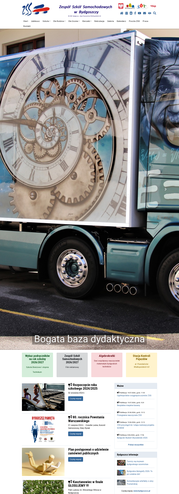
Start (25, 21)
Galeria (110, 21)
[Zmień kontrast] (149, 13)
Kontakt (27, 26)
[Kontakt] (144, 13)
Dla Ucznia (73, 21)
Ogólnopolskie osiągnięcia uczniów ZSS (134, 395)
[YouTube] (139, 13)
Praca (145, 21)
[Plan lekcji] (126, 13)
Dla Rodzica (58, 21)
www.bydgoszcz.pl (141, 491)
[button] (13, 189)
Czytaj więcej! (75, 398)
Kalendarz (121, 21)
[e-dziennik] (131, 13)
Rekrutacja (99, 21)
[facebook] (135, 13)
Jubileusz (35, 21)
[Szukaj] (154, 13)
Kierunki (86, 21)
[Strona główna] (121, 13)
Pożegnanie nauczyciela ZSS (129, 415)
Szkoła (46, 21)
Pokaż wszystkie (136, 445)
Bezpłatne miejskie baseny (128, 405)
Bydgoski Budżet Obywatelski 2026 (132, 438)
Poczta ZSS (134, 21)
